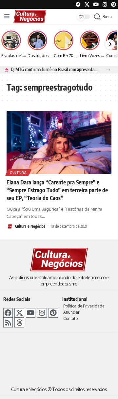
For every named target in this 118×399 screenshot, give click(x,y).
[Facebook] (78, 4)
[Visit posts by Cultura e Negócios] (10, 226)
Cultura (18, 173)
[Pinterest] (113, 4)
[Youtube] (95, 4)
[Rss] (8, 322)
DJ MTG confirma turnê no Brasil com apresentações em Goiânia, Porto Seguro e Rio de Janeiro (54, 69)
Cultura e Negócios (30, 226)
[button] (108, 70)
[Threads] (19, 322)
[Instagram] (42, 313)
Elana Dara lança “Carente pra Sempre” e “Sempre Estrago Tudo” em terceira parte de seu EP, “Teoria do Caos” (57, 189)
